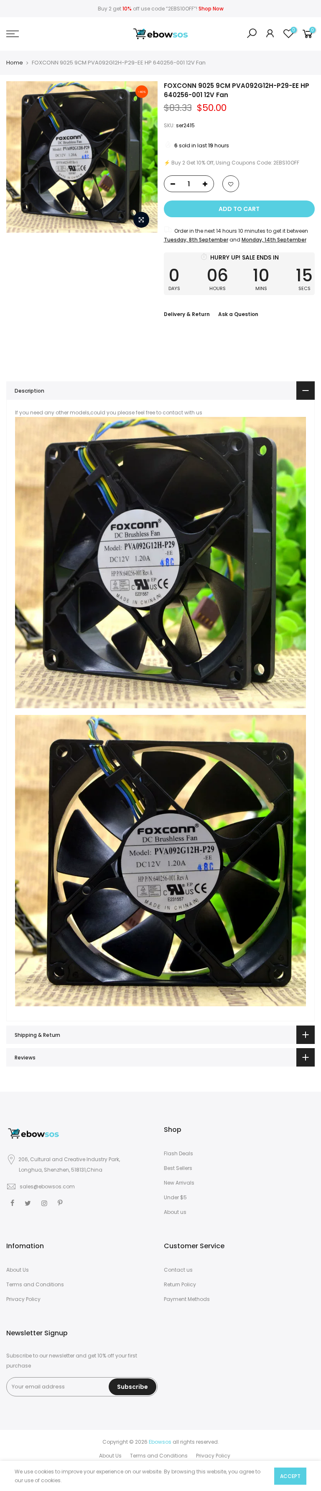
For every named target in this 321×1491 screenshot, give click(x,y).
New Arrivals (179, 1182)
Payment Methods (187, 1299)
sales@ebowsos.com (47, 1186)
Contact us (178, 1269)
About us (175, 1212)
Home (14, 63)
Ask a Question (238, 314)
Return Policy (180, 1284)
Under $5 (175, 1197)
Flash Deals (178, 1153)
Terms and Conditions (35, 1284)
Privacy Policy (23, 1299)
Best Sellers (178, 1168)
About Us (17, 1269)
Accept (290, 1476)
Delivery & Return (187, 314)
